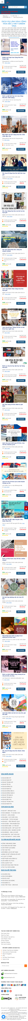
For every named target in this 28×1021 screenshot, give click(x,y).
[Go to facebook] (3, 1017)
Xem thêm (7, 63)
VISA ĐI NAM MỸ (6, 780)
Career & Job (6, 959)
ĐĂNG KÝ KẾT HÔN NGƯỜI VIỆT (11, 854)
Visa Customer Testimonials (9, 952)
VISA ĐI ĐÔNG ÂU (7, 786)
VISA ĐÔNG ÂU (7, 17)
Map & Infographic (7, 953)
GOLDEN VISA (6, 874)
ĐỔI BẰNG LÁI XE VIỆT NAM (10, 852)
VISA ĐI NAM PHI (7, 803)
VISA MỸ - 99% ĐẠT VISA (9, 810)
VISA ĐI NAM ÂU (6, 788)
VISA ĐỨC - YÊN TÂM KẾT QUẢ (11, 821)
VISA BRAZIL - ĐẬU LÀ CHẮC (10, 832)
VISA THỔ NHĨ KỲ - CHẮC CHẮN (11, 836)
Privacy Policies (5, 940)
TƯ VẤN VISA (13, 16)
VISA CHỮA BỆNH (7, 876)
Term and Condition (6, 944)
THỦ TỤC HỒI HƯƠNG (8, 867)
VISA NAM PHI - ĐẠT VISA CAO (10, 834)
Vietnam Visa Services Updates (10, 950)
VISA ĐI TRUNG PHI (7, 801)
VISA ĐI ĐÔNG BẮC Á (8, 791)
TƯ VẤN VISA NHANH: (9, 12)
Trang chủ (5, 16)
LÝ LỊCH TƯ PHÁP (7, 856)
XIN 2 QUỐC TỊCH (7, 863)
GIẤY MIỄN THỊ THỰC (8, 860)
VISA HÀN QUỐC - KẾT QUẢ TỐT (11, 828)
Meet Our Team (5, 935)
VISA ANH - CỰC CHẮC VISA (10, 817)
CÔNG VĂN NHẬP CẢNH (9, 843)
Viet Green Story (5, 933)
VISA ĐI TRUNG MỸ (7, 782)
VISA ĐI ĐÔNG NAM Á (8, 793)
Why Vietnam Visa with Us (7, 937)
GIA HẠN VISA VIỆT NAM (9, 845)
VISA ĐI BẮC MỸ (6, 778)
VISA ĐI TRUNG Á (7, 797)
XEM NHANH (21, 72)
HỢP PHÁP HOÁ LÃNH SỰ (9, 858)
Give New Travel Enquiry (9, 957)
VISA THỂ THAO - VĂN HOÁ (10, 885)
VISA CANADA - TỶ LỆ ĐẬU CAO (11, 813)
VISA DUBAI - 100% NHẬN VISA (11, 823)
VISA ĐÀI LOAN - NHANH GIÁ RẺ (11, 830)
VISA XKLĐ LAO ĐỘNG (8, 880)
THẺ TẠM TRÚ (6, 850)
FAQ (4, 955)
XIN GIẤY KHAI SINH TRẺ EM (10, 865)
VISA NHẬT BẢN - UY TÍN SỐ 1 (10, 825)
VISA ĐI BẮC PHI (6, 799)
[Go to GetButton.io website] (3, 1019)
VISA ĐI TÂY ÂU (6, 784)
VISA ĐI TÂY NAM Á (7, 795)
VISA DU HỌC (6, 878)
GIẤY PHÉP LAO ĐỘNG (8, 847)
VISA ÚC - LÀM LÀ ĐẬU (8, 815)
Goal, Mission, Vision (6, 938)
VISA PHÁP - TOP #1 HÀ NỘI (10, 819)
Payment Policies (5, 942)
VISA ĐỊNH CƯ (6, 882)
